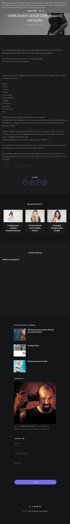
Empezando (17, 165)
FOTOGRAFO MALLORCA (38, 511)
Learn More (32, 11)
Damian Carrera (28, 426)
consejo (6, 165)
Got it (41, 11)
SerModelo (28, 165)
